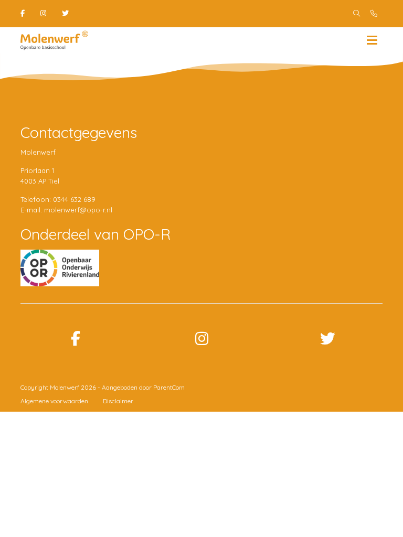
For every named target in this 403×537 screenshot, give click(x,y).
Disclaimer (118, 401)
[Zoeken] (356, 13)
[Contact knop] (373, 13)
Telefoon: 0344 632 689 (58, 199)
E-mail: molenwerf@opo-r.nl (66, 210)
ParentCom (169, 387)
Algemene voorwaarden (54, 401)
